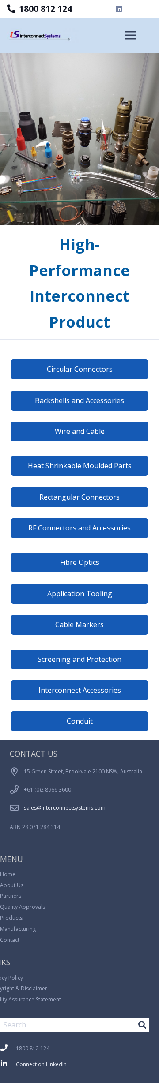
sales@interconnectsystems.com (65, 807)
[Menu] (131, 35)
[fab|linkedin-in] (8, 1064)
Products (11, 918)
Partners (10, 896)
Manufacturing (18, 929)
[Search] (142, 1025)
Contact (9, 940)
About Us (11, 885)
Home (7, 874)
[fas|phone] (8, 1048)
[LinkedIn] (119, 9)
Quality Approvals (22, 907)
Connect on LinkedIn (41, 1064)
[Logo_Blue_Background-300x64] (43, 35)
